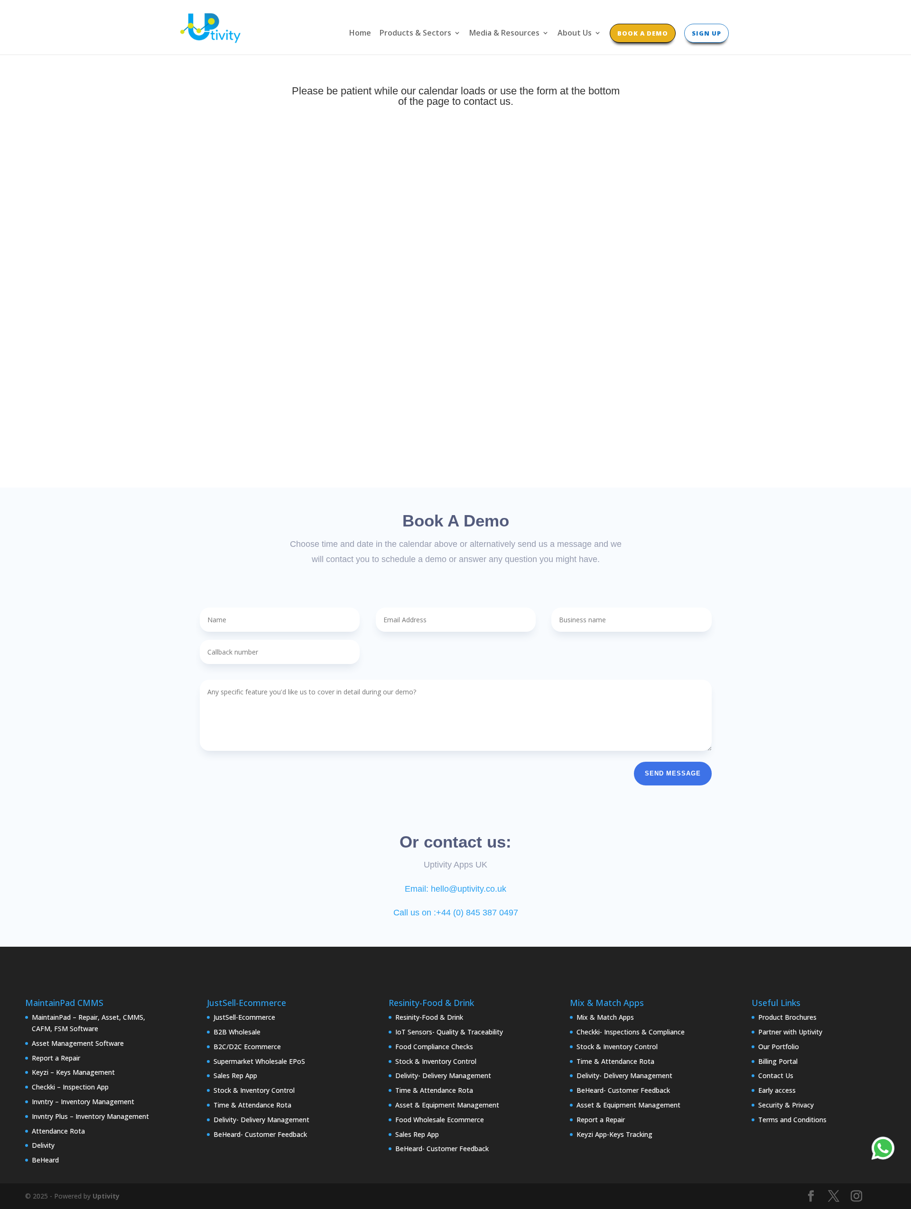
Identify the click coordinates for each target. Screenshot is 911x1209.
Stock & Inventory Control (254, 1090)
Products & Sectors (415, 33)
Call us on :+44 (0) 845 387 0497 (455, 912)
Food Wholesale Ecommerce (439, 1119)
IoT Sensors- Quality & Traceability (449, 1031)
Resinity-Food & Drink (429, 1017)
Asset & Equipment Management (447, 1104)
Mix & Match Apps (605, 1017)
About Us (575, 33)
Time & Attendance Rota (252, 1104)
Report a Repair (56, 1057)
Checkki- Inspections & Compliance (630, 1031)
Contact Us (775, 1075)
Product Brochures (787, 1017)
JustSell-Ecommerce (244, 1017)
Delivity (43, 1145)
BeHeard (45, 1159)
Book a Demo (642, 33)
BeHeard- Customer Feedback (260, 1134)
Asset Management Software (78, 1043)
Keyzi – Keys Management (73, 1072)
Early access (777, 1090)
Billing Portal (778, 1061)
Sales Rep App (235, 1075)
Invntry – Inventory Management (83, 1101)
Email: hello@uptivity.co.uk (455, 889)
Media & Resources (504, 33)
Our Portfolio (778, 1046)
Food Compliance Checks (434, 1046)
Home (360, 33)
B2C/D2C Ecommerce (247, 1046)
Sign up (706, 33)
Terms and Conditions (792, 1119)
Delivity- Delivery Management (261, 1119)
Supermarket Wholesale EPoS (259, 1061)
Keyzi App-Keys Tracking (614, 1134)
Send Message (673, 773)
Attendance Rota (58, 1130)
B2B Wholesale (237, 1031)
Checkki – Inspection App (70, 1086)
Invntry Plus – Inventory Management (90, 1116)
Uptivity (106, 1195)
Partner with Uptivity (790, 1031)
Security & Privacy (786, 1104)
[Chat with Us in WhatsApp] (883, 1150)
